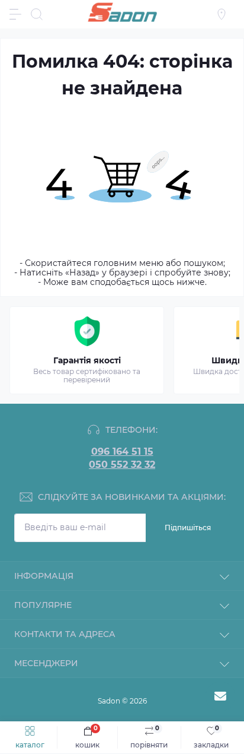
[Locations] (221, 14)
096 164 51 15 (122, 451)
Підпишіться (188, 527)
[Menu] (15, 14)
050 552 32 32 (122, 465)
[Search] (37, 14)
